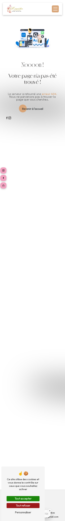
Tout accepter (23, 498)
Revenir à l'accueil (32, 108)
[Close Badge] (49, 510)
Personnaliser (23, 512)
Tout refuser (23, 505)
